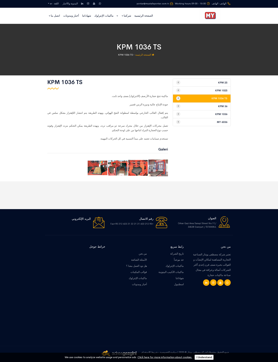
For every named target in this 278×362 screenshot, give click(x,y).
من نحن (143, 253)
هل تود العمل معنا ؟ (136, 266)
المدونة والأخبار (70, 3)
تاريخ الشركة (177, 253)
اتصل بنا (55, 15)
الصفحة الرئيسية (143, 15)
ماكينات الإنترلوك (103, 15)
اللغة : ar (54, 3)
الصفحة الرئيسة (143, 54)
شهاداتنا (86, 15)
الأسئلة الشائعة (139, 259)
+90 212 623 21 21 (143, 223)
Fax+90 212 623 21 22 (122, 223)
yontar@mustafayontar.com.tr (153, 3)
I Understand (204, 357)
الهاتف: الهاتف (219, 3)
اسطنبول (179, 284)
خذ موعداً (179, 259)
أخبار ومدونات (71, 15)
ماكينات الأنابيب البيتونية (171, 272)
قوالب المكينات (138, 272)
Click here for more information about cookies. (165, 357)
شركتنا (127, 15)
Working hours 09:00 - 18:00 (190, 3)
